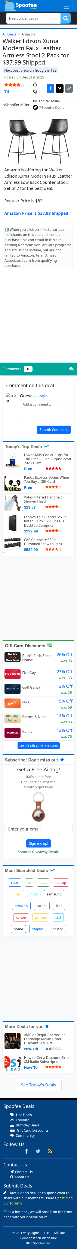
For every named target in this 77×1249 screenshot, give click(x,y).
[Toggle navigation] (67, 5)
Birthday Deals (27, 1125)
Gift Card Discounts (26, 645)
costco (58, 929)
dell (18, 894)
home (18, 929)
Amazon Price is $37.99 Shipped (36, 213)
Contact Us (24, 1171)
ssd (58, 917)
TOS (47, 1233)
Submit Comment (54, 429)
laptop (61, 882)
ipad (43, 882)
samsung (54, 894)
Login (43, 395)
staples (38, 929)
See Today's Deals (38, 1085)
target (42, 905)
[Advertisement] (38, 319)
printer (40, 917)
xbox (15, 882)
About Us (22, 1177)
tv (29, 882)
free (59, 905)
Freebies (22, 1120)
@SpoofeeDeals (51, 107)
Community (25, 1135)
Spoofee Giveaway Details (38, 851)
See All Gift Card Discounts (38, 746)
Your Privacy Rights (26, 1233)
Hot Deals (23, 1114)
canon (21, 917)
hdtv (34, 894)
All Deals (9, 34)
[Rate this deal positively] (35, 85)
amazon (21, 905)
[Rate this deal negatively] (35, 92)
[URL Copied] (69, 88)
